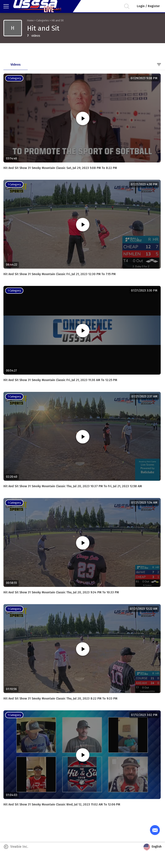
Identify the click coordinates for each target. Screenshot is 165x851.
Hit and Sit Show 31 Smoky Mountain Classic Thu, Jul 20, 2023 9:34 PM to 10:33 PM (61, 592)
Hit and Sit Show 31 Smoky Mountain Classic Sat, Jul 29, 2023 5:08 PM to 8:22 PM (60, 168)
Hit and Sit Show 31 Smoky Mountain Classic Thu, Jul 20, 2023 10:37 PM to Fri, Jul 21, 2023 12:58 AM (72, 486)
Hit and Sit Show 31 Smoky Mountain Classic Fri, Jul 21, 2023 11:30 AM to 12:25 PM (60, 380)
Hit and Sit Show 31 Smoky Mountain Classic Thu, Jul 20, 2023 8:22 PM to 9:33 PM (60, 698)
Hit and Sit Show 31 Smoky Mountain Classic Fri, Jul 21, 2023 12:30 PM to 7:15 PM (59, 274)
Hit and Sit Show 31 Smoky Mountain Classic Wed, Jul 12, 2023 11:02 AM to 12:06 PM (61, 804)
